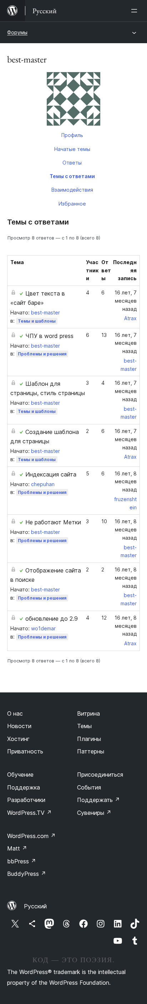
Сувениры (94, 812)
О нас (15, 713)
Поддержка (23, 787)
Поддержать (98, 799)
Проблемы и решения (42, 354)
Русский (35, 906)
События (89, 787)
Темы (84, 726)
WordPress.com (31, 835)
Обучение (20, 774)
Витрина (88, 713)
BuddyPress (26, 873)
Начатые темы (72, 149)
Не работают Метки (53, 522)
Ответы (72, 163)
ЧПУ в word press (49, 335)
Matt (17, 848)
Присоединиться (100, 774)
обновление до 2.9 (51, 618)
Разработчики (26, 799)
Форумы (17, 32)
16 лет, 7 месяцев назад (126, 300)
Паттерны (90, 751)
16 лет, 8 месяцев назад (126, 481)
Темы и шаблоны (37, 321)
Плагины (89, 738)
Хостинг (18, 738)
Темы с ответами (72, 176)
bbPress (21, 861)
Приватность (25, 751)
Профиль (72, 135)
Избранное (72, 204)
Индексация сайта (50, 474)
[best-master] (73, 100)
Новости (19, 726)
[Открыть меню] (135, 10)
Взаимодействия (72, 190)
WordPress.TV (29, 812)
